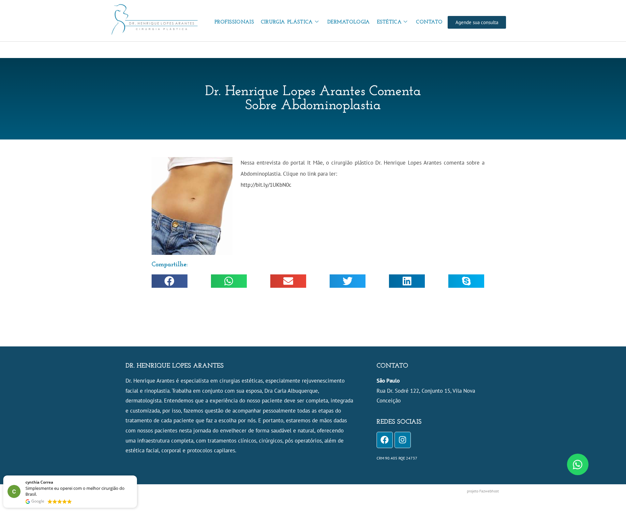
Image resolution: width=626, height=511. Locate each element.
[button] (169, 281)
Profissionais (234, 22)
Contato (429, 22)
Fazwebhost (489, 491)
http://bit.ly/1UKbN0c (266, 184)
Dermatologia (348, 22)
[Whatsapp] (578, 464)
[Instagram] (403, 440)
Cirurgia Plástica (287, 22)
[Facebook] (385, 440)
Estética (389, 22)
